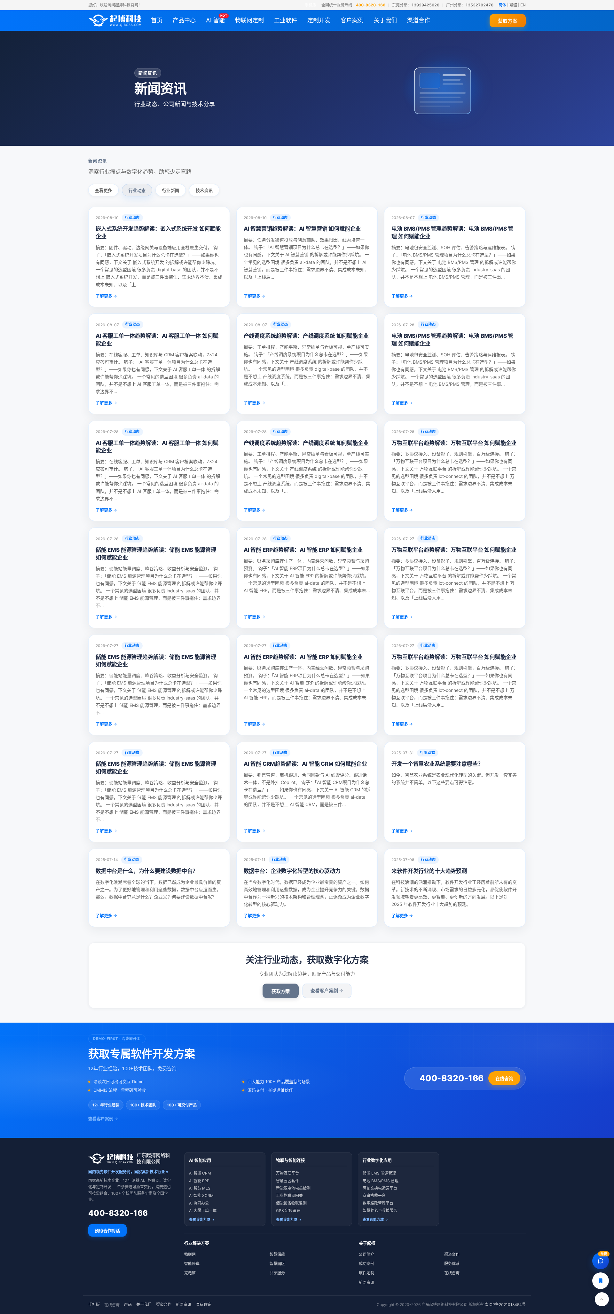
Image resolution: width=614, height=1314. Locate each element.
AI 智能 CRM (200, 1173)
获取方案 (507, 21)
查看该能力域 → (202, 1219)
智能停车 (192, 1263)
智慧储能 (277, 1254)
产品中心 (184, 20)
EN (523, 5)
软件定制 (366, 1272)
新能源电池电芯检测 (293, 1188)
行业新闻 (170, 190)
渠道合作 (452, 1254)
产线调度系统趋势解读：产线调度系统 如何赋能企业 (306, 336)
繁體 (513, 5)
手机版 (310, 5)
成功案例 (366, 1263)
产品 (128, 1304)
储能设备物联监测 (291, 1203)
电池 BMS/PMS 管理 (380, 1180)
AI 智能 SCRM (201, 1195)
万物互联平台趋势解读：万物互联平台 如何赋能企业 (453, 443)
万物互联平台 (287, 1173)
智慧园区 (277, 1263)
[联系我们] (600, 1280)
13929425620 (425, 5)
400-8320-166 (370, 5)
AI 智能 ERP (199, 1180)
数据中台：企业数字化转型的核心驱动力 (292, 871)
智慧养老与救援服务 (380, 1210)
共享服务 (277, 1272)
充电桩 (190, 1272)
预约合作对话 (107, 1230)
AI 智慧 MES (199, 1188)
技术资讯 (204, 190)
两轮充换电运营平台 (380, 1188)
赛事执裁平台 (374, 1195)
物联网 (190, 1254)
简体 (502, 5)
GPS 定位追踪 (288, 1210)
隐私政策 (203, 1304)
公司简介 (366, 1254)
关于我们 (144, 1304)
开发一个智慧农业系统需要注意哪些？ (437, 764)
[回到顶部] (602, 1299)
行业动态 (137, 190)
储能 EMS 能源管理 (379, 1173)
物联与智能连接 (290, 1160)
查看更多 (103, 190)
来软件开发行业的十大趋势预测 (429, 871)
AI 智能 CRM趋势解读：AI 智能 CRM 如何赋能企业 (305, 764)
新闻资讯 (366, 1282)
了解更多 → (106, 295)
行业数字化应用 (377, 1160)
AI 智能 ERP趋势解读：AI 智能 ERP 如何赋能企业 (303, 550)
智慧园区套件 (287, 1180)
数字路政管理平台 (378, 1203)
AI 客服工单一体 (202, 1210)
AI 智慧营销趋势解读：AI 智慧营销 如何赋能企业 (302, 229)
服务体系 (452, 1263)
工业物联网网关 (289, 1195)
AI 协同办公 (199, 1203)
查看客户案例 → (327, 990)
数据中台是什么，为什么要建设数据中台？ (147, 871)
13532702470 (479, 5)
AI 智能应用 (200, 1160)
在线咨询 (504, 1078)
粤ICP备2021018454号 (505, 1304)
